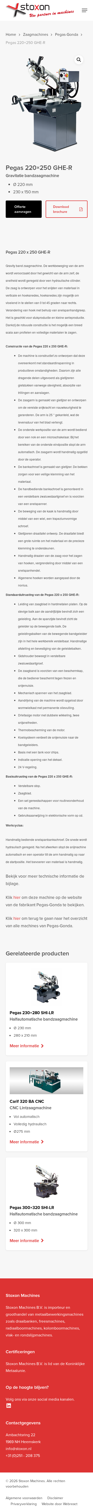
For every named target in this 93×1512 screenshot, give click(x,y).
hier (17, 897)
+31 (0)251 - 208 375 (23, 1455)
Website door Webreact (59, 1503)
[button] (84, 10)
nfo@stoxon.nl (19, 1448)
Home (11, 34)
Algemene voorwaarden (24, 1497)
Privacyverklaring (24, 1503)
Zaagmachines (35, 34)
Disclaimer (55, 1497)
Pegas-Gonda (66, 34)
